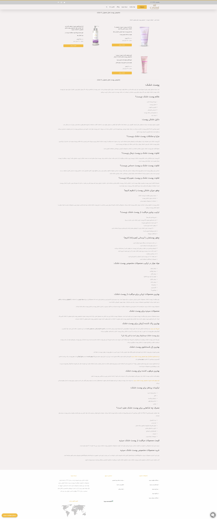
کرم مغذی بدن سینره (154, 484)
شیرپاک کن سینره (155, 329)
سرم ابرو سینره (155, 489)
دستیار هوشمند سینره (9, 515)
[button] (106, 6)
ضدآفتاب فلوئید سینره (153, 480)
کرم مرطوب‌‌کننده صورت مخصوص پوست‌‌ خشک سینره (146, 380)
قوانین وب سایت (120, 484)
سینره (61, 485)
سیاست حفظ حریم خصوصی (118, 480)
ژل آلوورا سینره (155, 493)
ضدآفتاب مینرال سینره (153, 498)
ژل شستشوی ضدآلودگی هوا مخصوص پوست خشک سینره (145, 356)
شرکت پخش (121, 489)
